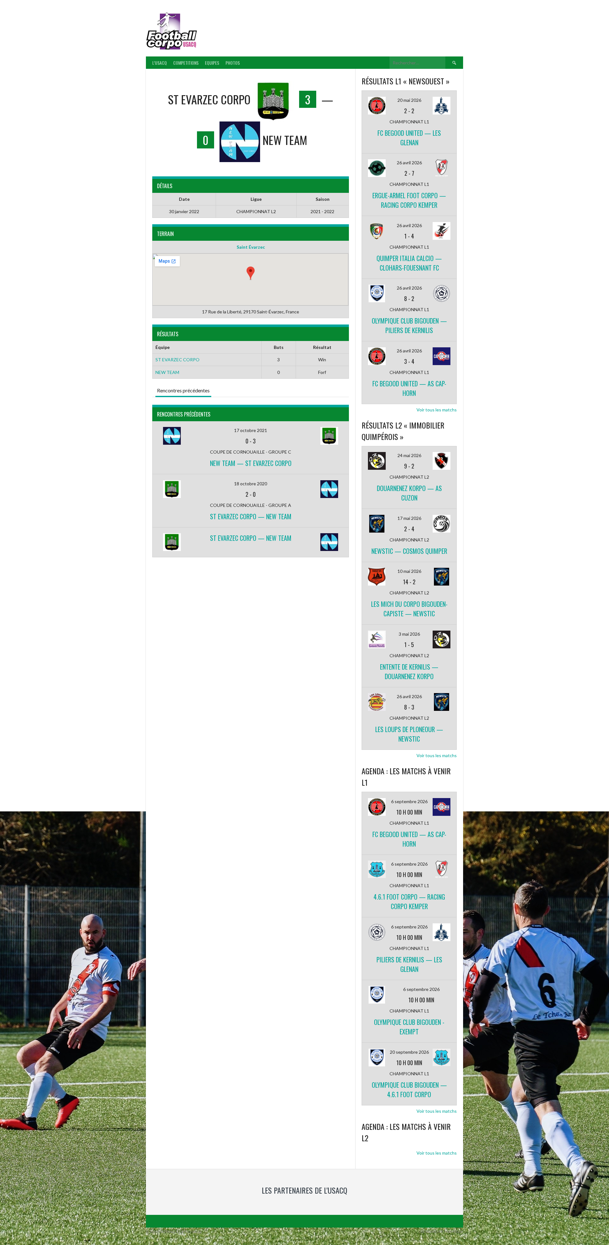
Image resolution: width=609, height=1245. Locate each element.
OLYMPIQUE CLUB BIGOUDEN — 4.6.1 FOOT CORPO (409, 1089)
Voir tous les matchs (436, 409)
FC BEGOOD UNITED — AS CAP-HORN (409, 388)
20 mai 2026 (409, 100)
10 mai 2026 (409, 571)
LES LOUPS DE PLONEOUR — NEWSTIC (409, 734)
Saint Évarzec (251, 247)
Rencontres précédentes (183, 390)
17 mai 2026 (409, 518)
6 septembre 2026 (409, 801)
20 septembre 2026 (409, 1052)
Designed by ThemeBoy (442, 1231)
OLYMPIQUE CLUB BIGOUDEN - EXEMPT (409, 1026)
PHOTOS (233, 62)
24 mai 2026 (409, 455)
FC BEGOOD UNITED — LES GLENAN (409, 137)
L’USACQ (159, 62)
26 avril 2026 (409, 162)
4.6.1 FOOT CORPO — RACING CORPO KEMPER (409, 901)
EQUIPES (212, 62)
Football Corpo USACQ (279, 27)
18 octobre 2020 (250, 483)
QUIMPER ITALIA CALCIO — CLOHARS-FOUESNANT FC (409, 262)
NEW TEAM (167, 372)
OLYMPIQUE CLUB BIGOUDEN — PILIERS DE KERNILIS (409, 325)
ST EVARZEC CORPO (177, 359)
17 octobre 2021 (250, 430)
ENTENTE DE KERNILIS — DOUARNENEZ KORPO (409, 671)
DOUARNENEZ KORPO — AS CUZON (409, 492)
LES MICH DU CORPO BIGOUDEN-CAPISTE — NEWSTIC (409, 608)
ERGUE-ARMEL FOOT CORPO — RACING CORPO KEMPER (409, 200)
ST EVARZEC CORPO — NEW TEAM (250, 516)
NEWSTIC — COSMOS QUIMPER (409, 551)
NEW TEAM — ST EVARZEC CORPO (250, 463)
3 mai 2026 (409, 634)
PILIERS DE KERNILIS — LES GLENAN (409, 964)
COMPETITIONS (186, 62)
